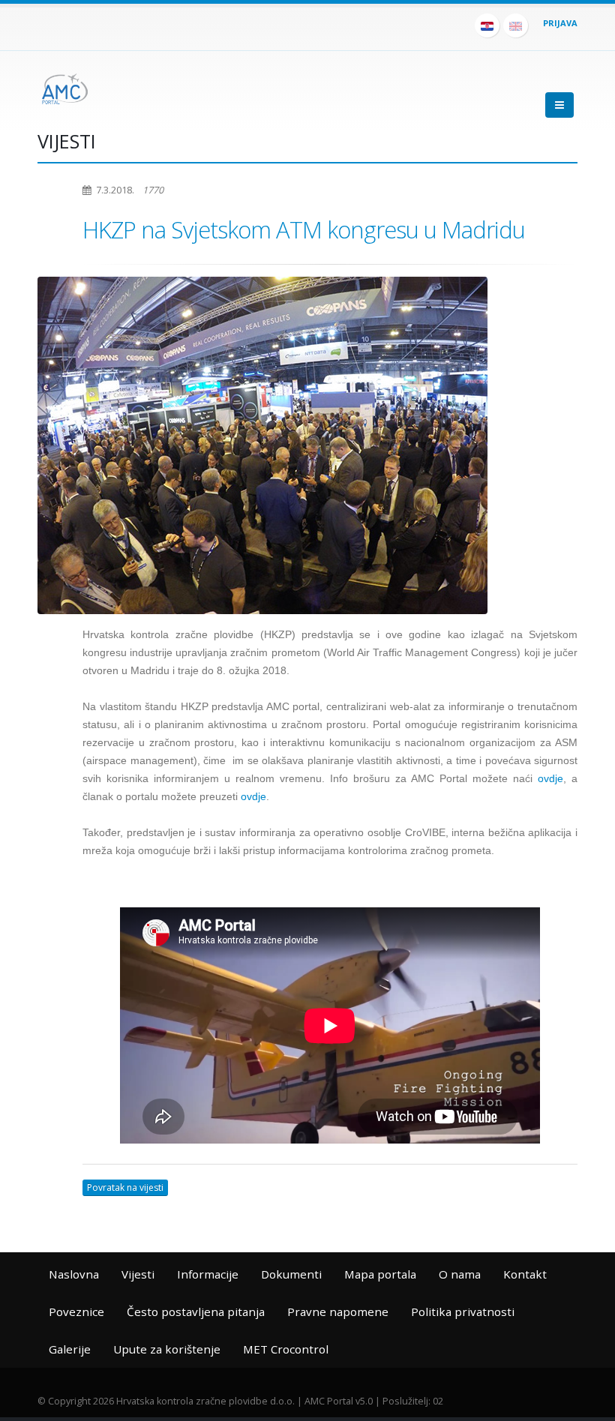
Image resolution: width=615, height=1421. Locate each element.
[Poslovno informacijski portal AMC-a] (65, 86)
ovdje (550, 778)
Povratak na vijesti (125, 1187)
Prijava (560, 22)
